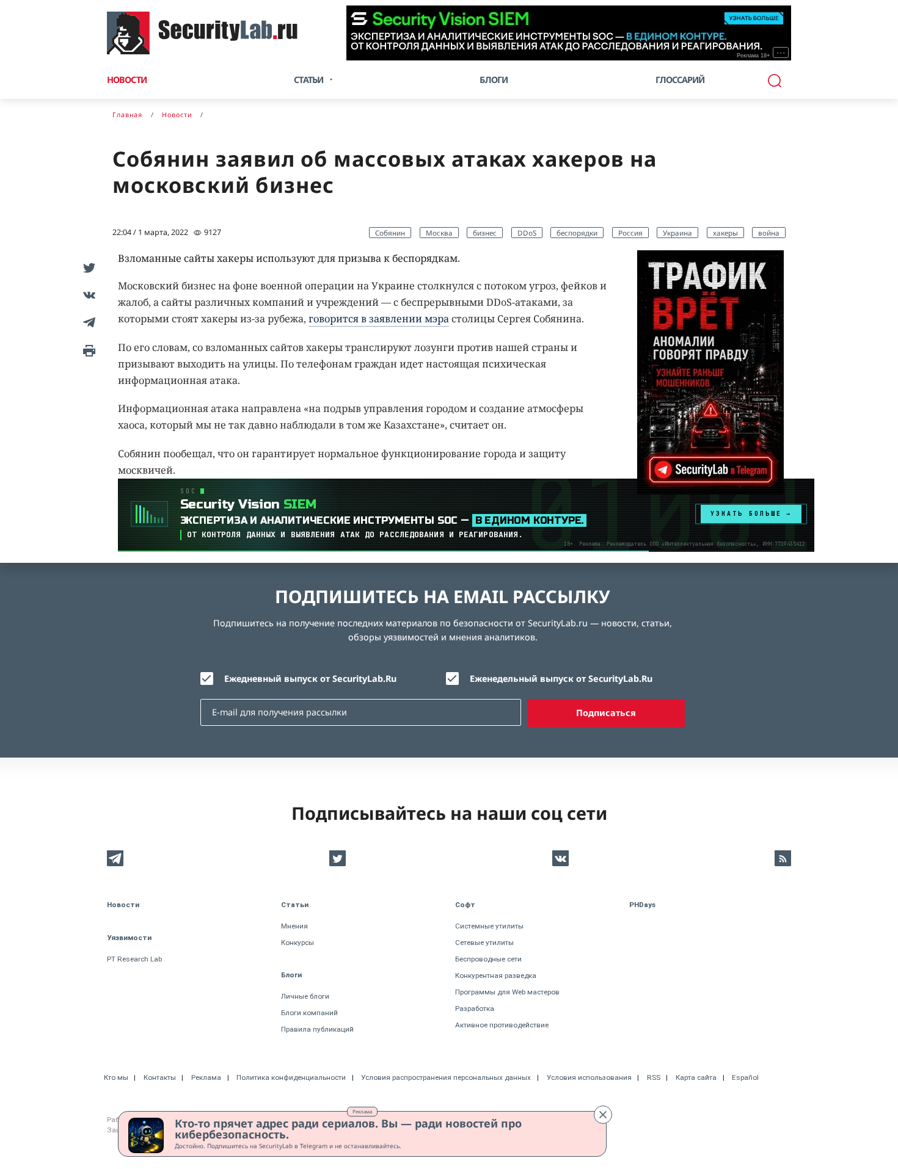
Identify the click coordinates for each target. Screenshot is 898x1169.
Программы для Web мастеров (507, 992)
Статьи (294, 904)
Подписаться (606, 712)
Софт (465, 904)
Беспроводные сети (488, 959)
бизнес (485, 232)
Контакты (160, 1077)
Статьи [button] (308, 79)
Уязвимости (129, 937)
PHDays (642, 904)
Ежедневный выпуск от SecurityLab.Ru (310, 678)
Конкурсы (297, 942)
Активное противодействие (502, 1025)
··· (781, 52)
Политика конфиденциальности (291, 1077)
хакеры (725, 232)
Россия (630, 232)
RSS (653, 1077)
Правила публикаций (317, 1029)
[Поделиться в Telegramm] (87, 322)
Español (745, 1077)
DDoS (526, 232)
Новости (127, 79)
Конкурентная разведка (495, 975)
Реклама (362, 1111)
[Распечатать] (87, 349)
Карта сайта (696, 1077)
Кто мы (116, 1077)
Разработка (474, 1008)
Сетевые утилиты (484, 942)
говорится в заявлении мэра (378, 318)
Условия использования (589, 1077)
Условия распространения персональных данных (446, 1077)
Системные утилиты (489, 926)
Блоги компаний (309, 1012)
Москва (439, 232)
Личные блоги (305, 996)
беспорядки (577, 232)
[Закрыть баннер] (603, 1115)
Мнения (294, 926)
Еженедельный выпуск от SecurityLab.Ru (561, 678)
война (768, 232)
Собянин (390, 232)
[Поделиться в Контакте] (87, 294)
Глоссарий (680, 79)
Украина (677, 232)
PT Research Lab (134, 959)
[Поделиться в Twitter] (87, 267)
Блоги (494, 79)
